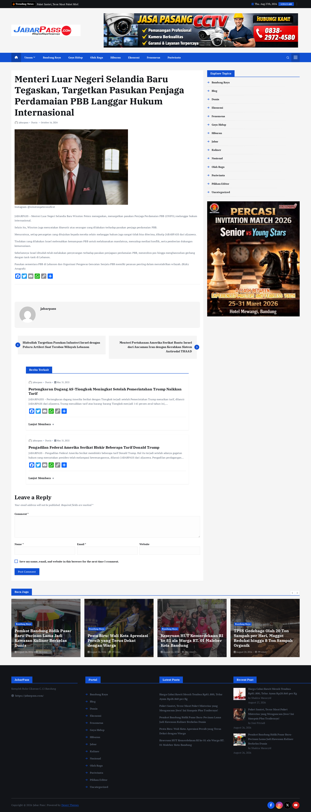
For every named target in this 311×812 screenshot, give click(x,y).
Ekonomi (133, 57)
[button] (292, 592)
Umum (28, 57)
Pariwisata (174, 57)
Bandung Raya (52, 57)
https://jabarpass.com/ (29, 695)
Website (144, 544)
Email (81, 544)
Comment (22, 514)
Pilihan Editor (220, 183)
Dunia (34, 122)
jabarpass (23, 122)
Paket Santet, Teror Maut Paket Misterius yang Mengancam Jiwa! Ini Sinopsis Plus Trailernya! (271, 714)
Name (19, 544)
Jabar (215, 141)
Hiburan (115, 57)
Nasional (217, 158)
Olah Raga (96, 57)
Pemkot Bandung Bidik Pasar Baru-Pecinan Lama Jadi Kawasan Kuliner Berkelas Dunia (270, 739)
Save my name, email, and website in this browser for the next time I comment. (69, 561)
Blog (214, 91)
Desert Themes (70, 805)
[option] (46, 628)
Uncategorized (221, 192)
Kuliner (216, 150)
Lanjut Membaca (40, 424)
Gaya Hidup (75, 57)
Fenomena (153, 57)
